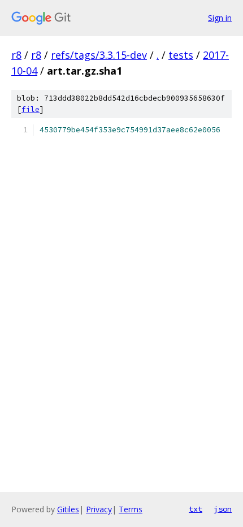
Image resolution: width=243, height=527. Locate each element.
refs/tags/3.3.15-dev (99, 55)
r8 (16, 55)
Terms (130, 509)
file (30, 109)
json (223, 509)
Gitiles (68, 509)
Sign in (220, 17)
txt (195, 509)
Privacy (99, 509)
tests (180, 55)
